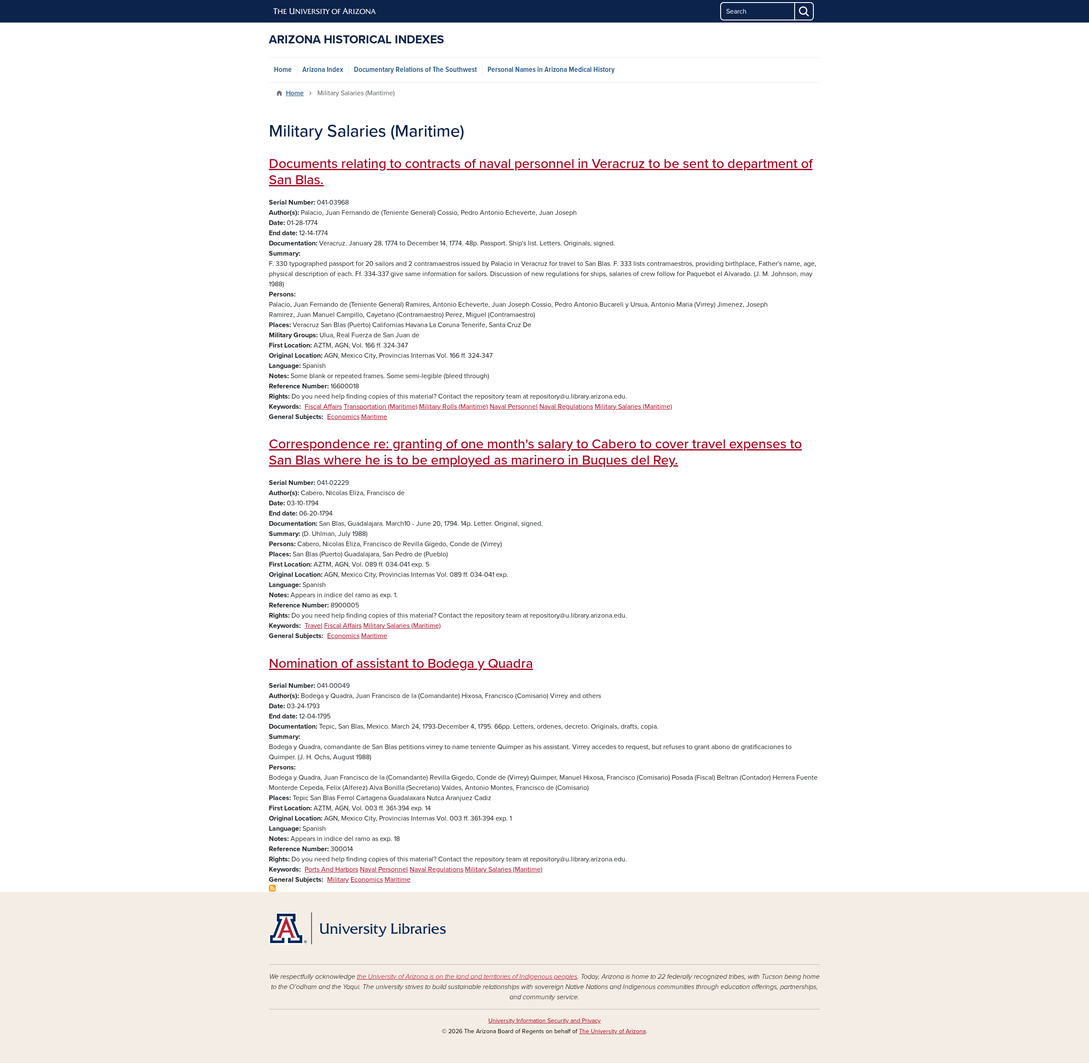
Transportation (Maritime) (380, 406)
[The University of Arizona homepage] (325, 11)
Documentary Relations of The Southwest (415, 70)
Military (338, 879)
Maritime (374, 417)
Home (283, 70)
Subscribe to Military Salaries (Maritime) (272, 888)
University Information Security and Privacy (544, 1020)
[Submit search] (804, 11)
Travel (313, 625)
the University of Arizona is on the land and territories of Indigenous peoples (467, 976)
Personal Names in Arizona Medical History (551, 70)
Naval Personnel (514, 406)
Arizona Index (322, 70)
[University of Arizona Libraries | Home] (357, 928)
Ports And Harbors (331, 869)
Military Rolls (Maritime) (453, 406)
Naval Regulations (566, 406)
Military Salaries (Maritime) (633, 406)
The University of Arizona (612, 1031)
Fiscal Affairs (323, 406)
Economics (343, 417)
